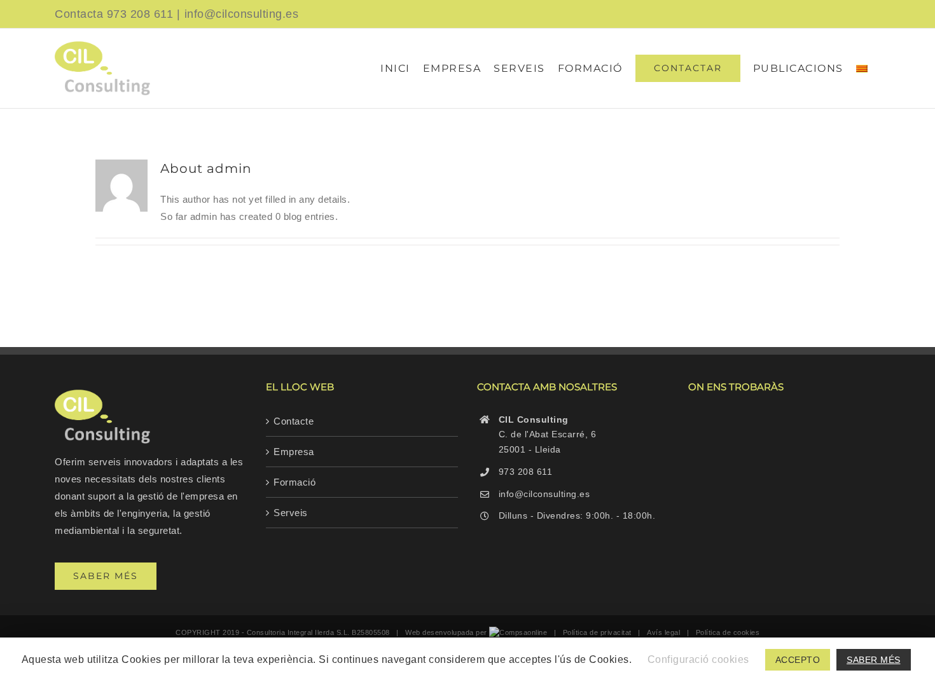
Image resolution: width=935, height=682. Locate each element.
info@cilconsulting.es (241, 14)
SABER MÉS (874, 660)
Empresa (294, 451)
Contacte (294, 421)
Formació (294, 482)
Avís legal (663, 632)
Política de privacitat (597, 632)
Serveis (291, 512)
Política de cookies (728, 632)
